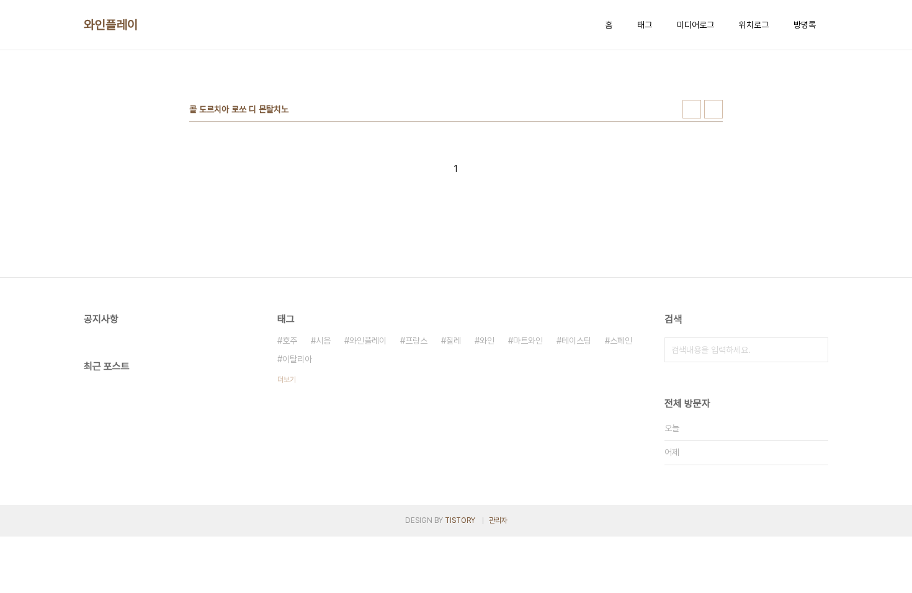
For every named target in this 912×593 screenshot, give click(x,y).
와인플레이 (111, 24)
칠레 (453, 341)
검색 (816, 350)
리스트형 (713, 109)
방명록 (805, 25)
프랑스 (416, 341)
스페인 (621, 341)
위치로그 (754, 25)
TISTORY (460, 520)
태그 (644, 25)
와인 (487, 341)
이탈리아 (297, 359)
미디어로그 (695, 25)
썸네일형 (691, 109)
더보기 (286, 379)
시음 (323, 341)
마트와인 (528, 341)
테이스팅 (576, 341)
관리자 (498, 520)
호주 (289, 341)
